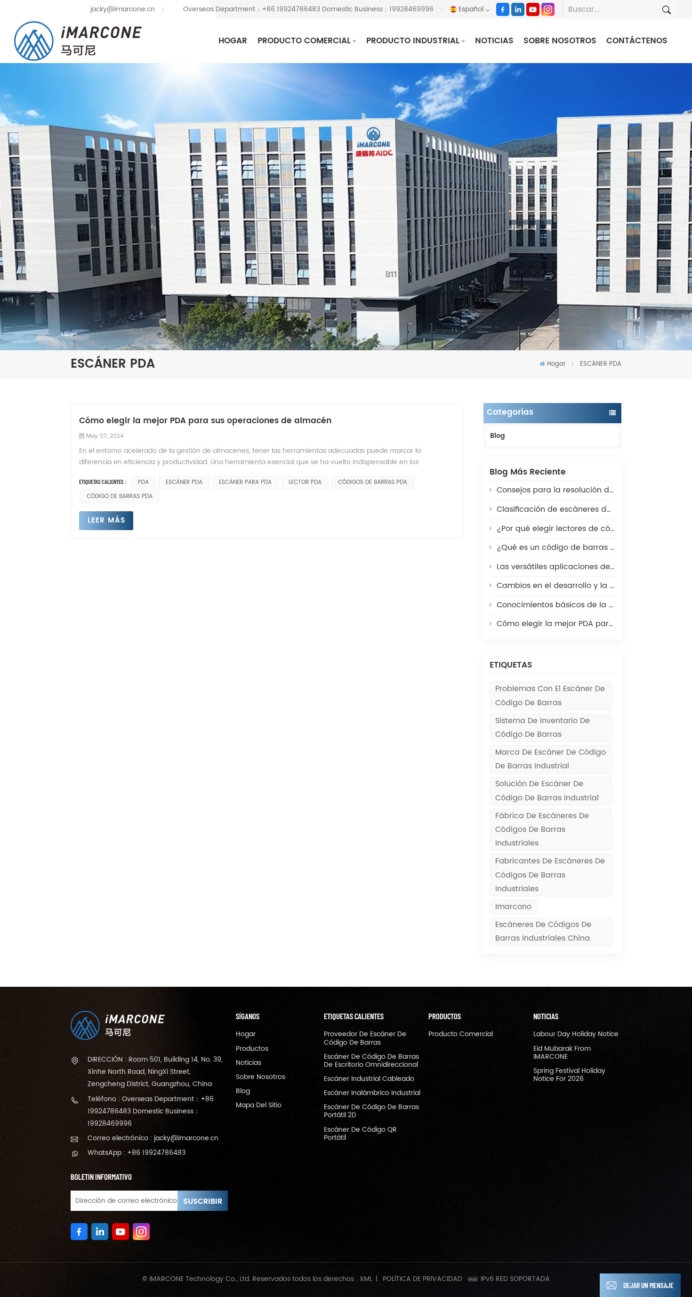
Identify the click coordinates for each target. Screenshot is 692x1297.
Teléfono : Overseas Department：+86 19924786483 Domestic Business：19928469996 (151, 1111)
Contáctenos (637, 41)
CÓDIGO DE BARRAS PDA (120, 496)
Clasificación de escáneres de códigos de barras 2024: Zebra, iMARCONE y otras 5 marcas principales (556, 509)
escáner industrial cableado (369, 1079)
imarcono (513, 907)
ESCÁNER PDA (184, 482)
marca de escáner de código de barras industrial (550, 759)
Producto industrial (412, 41)
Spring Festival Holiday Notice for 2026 (569, 1075)
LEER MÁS (106, 520)
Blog (497, 436)
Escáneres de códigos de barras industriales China (543, 931)
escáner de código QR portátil (360, 1134)
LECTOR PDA (305, 482)
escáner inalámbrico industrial (372, 1093)
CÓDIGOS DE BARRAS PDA (372, 482)
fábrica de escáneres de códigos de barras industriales (542, 829)
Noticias (494, 41)
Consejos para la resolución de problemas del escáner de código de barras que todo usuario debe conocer (556, 490)
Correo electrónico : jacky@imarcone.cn (153, 1138)
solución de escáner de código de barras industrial (547, 791)
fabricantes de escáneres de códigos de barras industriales (550, 874)
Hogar (232, 41)
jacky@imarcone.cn (122, 9)
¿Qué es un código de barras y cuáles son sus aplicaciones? (556, 547)
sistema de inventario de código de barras (542, 728)
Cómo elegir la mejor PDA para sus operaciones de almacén (556, 624)
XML (366, 1279)
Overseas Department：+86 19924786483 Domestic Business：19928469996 (308, 9)
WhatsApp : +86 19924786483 (136, 1152)
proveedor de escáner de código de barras (365, 1038)
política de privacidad (422, 1279)
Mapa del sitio (259, 1105)
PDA (143, 482)
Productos (252, 1049)
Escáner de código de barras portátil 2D (371, 1111)
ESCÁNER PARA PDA (245, 482)
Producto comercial (304, 41)
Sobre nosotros (559, 41)
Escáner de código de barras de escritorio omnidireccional (371, 1061)
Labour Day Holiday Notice (576, 1034)
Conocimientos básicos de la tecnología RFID (556, 605)
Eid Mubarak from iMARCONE (562, 1053)
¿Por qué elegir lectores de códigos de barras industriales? (556, 529)
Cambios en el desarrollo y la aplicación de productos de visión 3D (556, 586)
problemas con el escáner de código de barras (550, 696)
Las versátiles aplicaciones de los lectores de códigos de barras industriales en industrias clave (556, 567)
